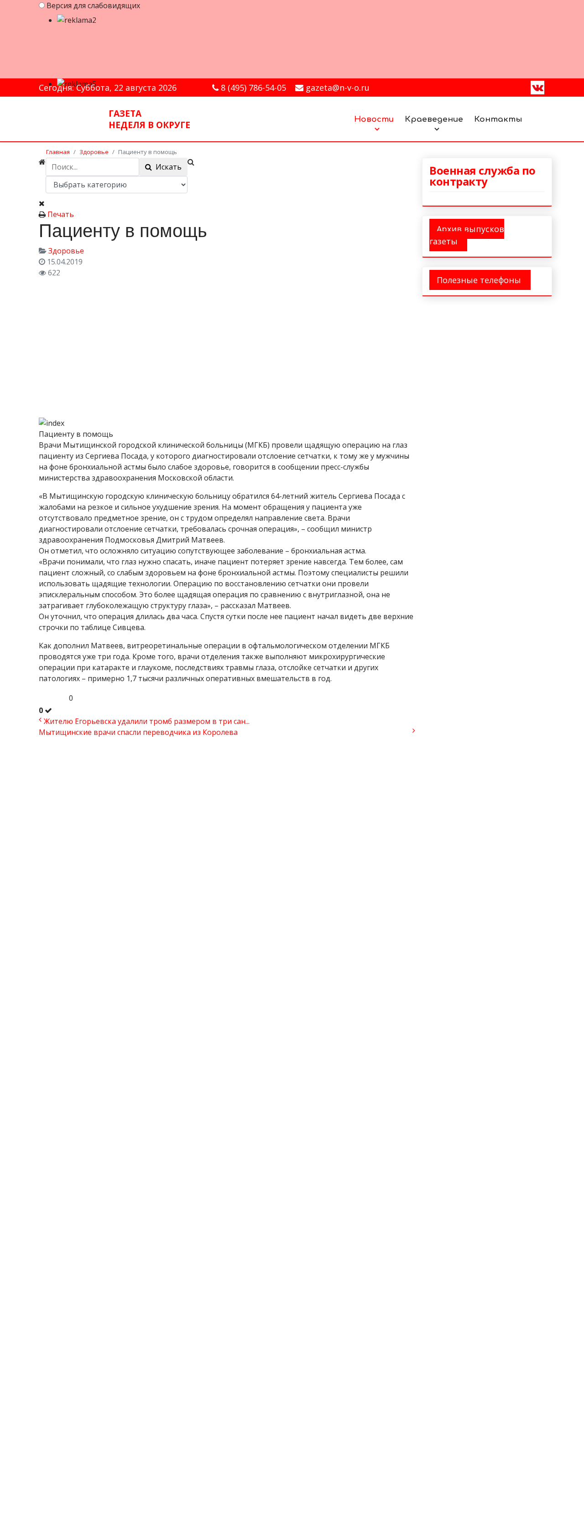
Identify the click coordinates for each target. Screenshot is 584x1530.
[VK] (537, 87)
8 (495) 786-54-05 (253, 87)
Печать (60, 214)
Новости (374, 119)
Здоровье (66, 251)
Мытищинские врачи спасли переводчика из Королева (138, 732)
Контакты (498, 119)
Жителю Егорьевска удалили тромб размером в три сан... (147, 721)
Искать (167, 167)
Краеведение (434, 119)
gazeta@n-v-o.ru (338, 87)
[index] (130, 346)
